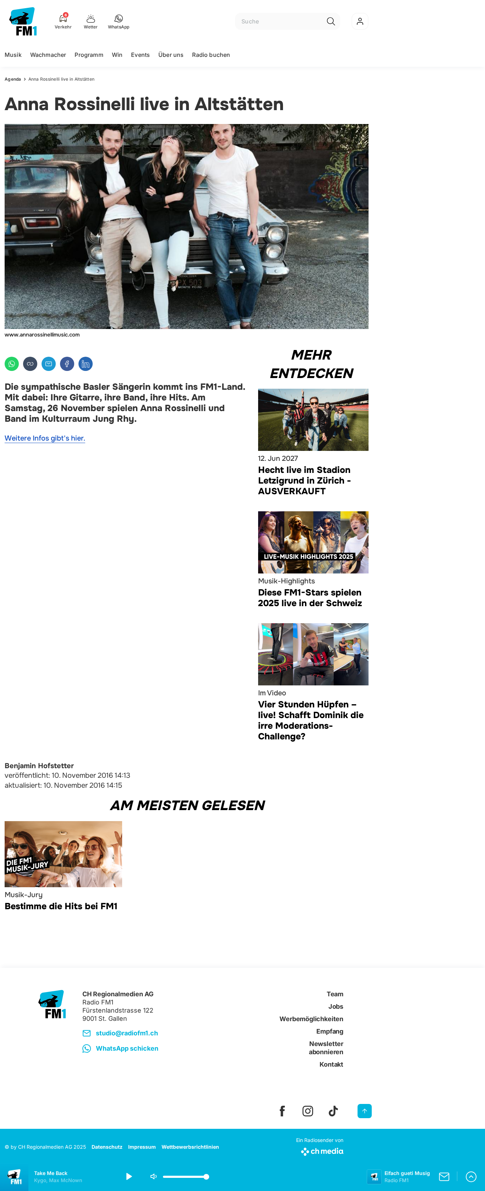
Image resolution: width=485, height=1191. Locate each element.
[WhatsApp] (12, 364)
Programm (89, 54)
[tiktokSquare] (333, 1111)
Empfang (329, 1031)
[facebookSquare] (282, 1111)
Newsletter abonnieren (326, 1048)
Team (335, 994)
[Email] (49, 364)
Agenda (13, 79)
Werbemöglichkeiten (311, 1019)
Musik (13, 54)
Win (117, 54)
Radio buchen (211, 54)
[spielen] (128, 1177)
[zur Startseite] (23, 21)
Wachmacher (48, 54)
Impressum (142, 1147)
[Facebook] (67, 364)
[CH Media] (319, 1150)
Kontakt (331, 1064)
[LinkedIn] (85, 364)
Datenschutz (107, 1147)
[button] (119, 21)
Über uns (171, 54)
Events (140, 54)
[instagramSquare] (308, 1111)
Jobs (335, 1006)
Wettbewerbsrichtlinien (190, 1147)
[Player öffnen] (471, 1176)
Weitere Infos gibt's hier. (45, 438)
